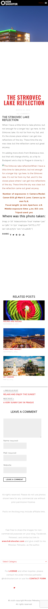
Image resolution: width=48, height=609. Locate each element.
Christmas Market (12, 349)
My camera (8, 377)
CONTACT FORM (37, 578)
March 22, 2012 (23, 110)
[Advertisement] (24, 69)
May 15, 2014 (8, 379)
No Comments (23, 114)
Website (7, 465)
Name (10, 441)
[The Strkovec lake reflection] (24, 188)
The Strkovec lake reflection (24, 100)
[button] (41, 3)
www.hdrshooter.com (13, 541)
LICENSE (13, 571)
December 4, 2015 (10, 352)
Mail (9, 453)
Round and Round (12, 321)
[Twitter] (14, 588)
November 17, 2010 (11, 324)
